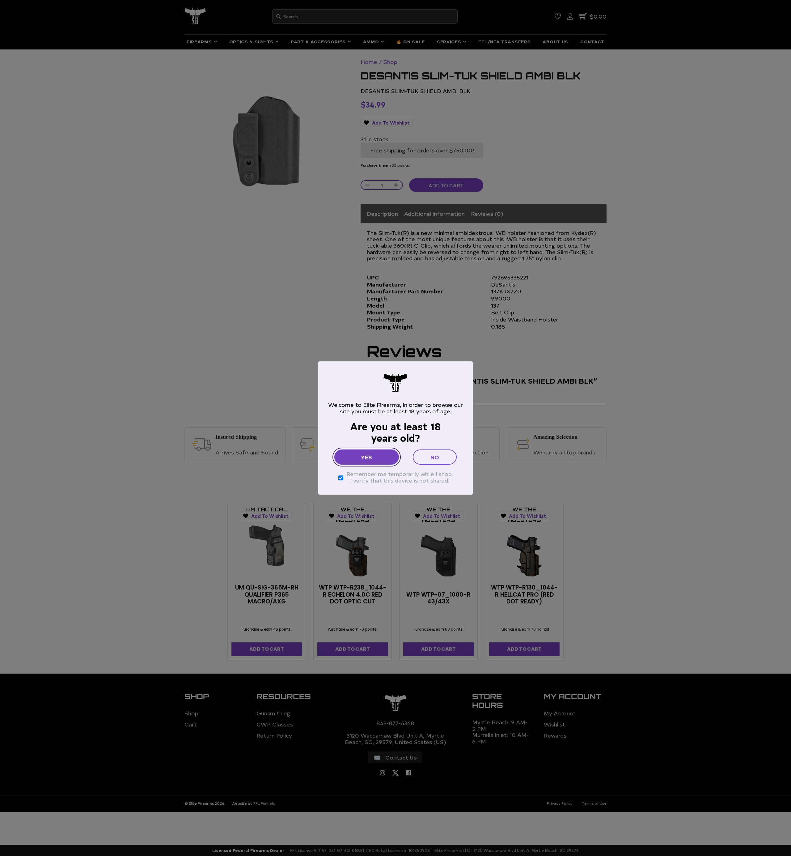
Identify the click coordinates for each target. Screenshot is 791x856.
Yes (366, 457)
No (434, 457)
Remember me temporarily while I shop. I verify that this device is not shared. (399, 477)
